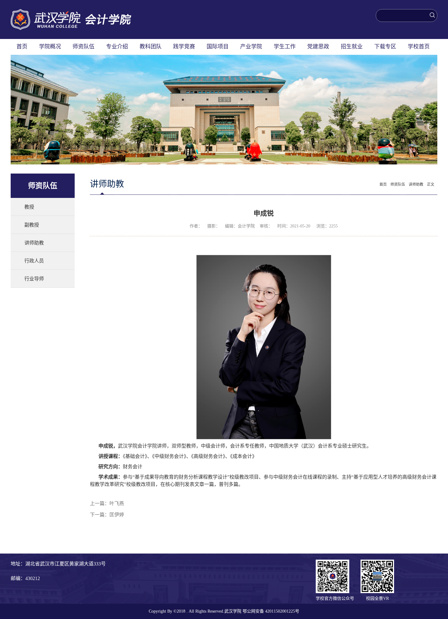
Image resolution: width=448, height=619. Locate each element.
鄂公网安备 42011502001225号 (271, 611)
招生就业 (352, 47)
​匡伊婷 (116, 514)
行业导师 (34, 278)
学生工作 (285, 47)
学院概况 (50, 47)
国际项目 (218, 47)
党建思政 (318, 47)
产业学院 (251, 47)
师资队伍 (83, 47)
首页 (21, 47)
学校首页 (419, 47)
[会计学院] (71, 12)
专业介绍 (117, 47)
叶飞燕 (116, 503)
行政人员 (34, 260)
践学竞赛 (184, 47)
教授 (29, 206)
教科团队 (151, 47)
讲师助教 (34, 242)
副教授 (31, 224)
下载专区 (385, 47)
